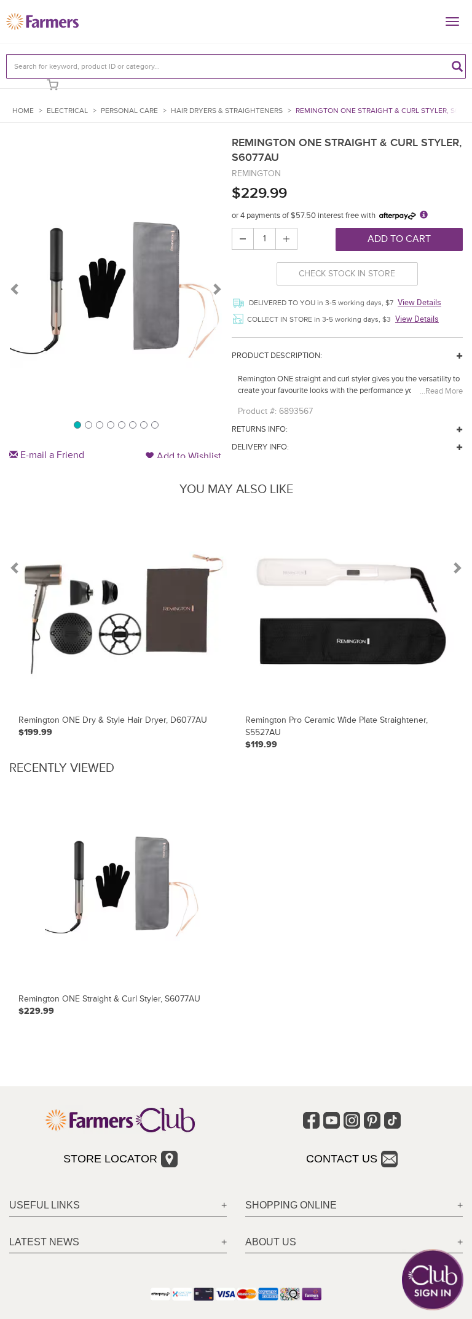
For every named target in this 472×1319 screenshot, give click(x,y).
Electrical (67, 110)
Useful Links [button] (44, 1205)
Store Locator (110, 1159)
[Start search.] (457, 66)
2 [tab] (88, 424)
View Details (419, 302)
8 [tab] (154, 424)
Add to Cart (399, 239)
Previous (15, 288)
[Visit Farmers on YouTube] (331, 1120)
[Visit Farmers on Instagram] (352, 1120)
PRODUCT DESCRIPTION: (277, 355)
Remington (256, 173)
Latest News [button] (44, 1242)
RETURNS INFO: (260, 429)
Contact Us (341, 1159)
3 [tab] (99, 424)
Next (216, 288)
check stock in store (347, 273)
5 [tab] (121, 424)
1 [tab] (77, 424)
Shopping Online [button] (291, 1205)
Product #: (257, 411)
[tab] (118, 1205)
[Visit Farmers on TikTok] (392, 1120)
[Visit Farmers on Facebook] (311, 1120)
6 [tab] (132, 424)
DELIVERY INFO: (260, 447)
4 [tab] (110, 424)
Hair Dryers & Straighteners (227, 110)
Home (23, 110)
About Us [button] (270, 1242)
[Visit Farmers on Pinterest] (372, 1120)
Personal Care (129, 110)
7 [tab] (143, 424)
